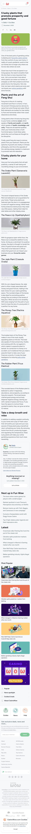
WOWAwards (19, 741)
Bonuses (18, 758)
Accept (15, 829)
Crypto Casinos (5, 761)
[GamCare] (10, 816)
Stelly (5, 22)
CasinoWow (4, 789)
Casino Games (20, 744)
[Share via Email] (14, 30)
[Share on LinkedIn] (11, 30)
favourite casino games (19, 58)
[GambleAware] (18, 812)
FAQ (2, 750)
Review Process (5, 747)
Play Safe (3, 752)
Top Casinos (19, 752)
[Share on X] (7, 30)
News (9, 8)
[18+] (18, 816)
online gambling (17, 88)
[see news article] (15, 572)
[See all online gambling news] (15, 710)
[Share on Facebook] (3, 30)
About (3, 741)
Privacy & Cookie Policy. (9, 730)
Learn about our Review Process (11, 470)
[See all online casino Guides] (6, 710)
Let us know (15, 485)
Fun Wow (14, 8)
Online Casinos (20, 750)
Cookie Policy (22, 826)
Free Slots (19, 747)
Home (4, 8)
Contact (3, 744)
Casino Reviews (20, 755)
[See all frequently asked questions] (25, 710)
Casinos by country (6, 764)
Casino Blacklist (5, 767)
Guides (3, 758)
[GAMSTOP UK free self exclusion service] (23, 816)
